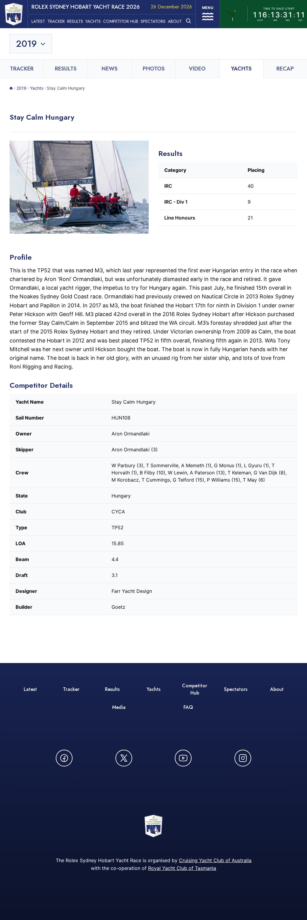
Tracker (56, 21)
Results (75, 21)
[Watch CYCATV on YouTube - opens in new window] (183, 758)
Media (119, 707)
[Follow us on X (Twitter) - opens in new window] (123, 758)
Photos (154, 69)
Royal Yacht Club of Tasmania (182, 868)
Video (197, 69)
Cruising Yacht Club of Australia (215, 860)
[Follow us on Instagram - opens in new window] (242, 758)
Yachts (93, 21)
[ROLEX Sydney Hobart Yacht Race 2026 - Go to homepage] (14, 14)
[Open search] (188, 21)
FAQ (188, 707)
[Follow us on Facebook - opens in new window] (64, 758)
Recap (285, 69)
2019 (21, 88)
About (175, 21)
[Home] (11, 88)
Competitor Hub (120, 21)
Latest (38, 21)
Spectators (153, 21)
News (110, 69)
